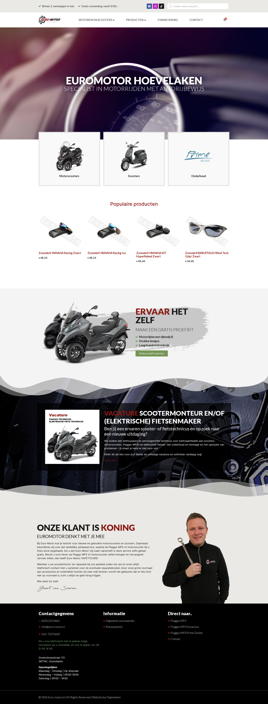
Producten (134, 20)
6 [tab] (139, 275)
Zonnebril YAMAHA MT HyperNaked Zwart (102, 254)
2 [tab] (125, 275)
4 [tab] (132, 278)
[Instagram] (155, 6)
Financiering (168, 20)
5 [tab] (135, 275)
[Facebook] (149, 6)
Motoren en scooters (95, 20)
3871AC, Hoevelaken (51, 661)
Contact (196, 20)
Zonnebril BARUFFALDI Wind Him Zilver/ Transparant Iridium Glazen (206, 254)
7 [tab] (142, 275)
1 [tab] (122, 275)
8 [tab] (146, 275)
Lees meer (110, 460)
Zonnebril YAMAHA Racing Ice (58, 253)
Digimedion (114, 697)
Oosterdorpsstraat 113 (52, 657)
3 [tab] (129, 275)
